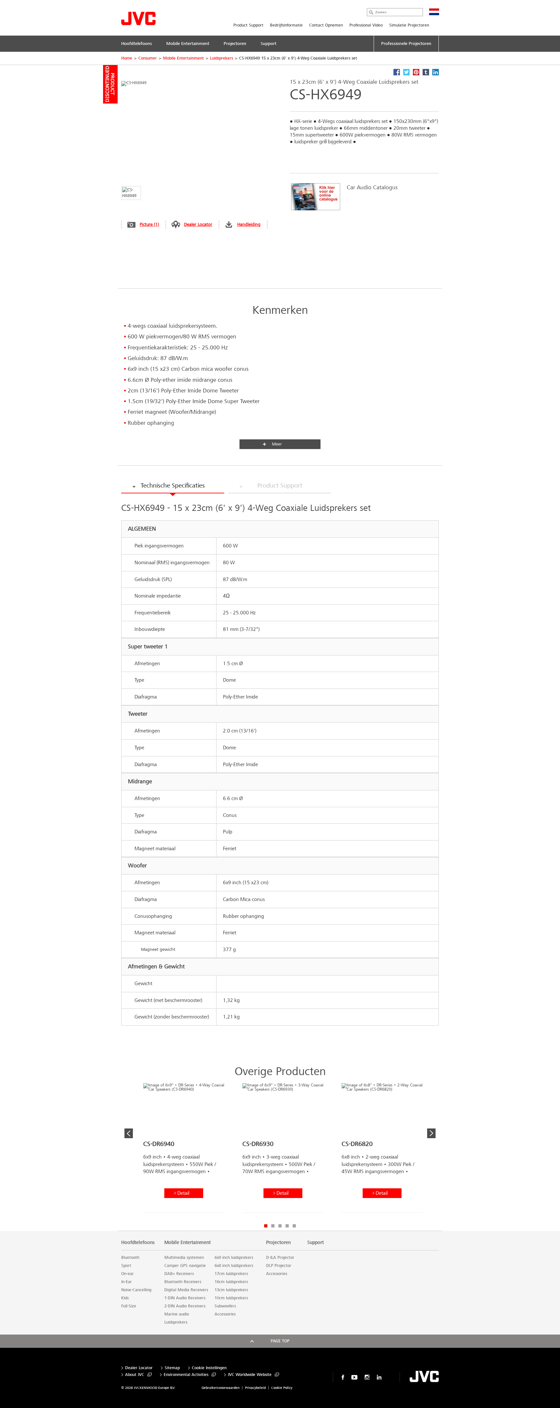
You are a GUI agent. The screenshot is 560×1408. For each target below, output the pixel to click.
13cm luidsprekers (231, 1289)
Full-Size (128, 1306)
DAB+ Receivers (179, 1273)
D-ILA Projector (280, 1257)
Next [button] (431, 1133)
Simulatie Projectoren (409, 25)
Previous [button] (128, 1133)
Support (315, 1242)
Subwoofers (225, 1306)
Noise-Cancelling (136, 1289)
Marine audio (176, 1314)
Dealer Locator (198, 224)
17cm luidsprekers (231, 1273)
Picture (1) (149, 224)
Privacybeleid (255, 1388)
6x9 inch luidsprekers (234, 1257)
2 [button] (272, 1225)
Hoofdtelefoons (138, 1242)
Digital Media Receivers (186, 1289)
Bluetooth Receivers (182, 1281)
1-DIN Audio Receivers (184, 1298)
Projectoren (278, 1242)
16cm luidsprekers (231, 1281)
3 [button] (280, 1225)
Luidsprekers (221, 58)
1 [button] (265, 1225)
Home (126, 58)
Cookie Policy (281, 1388)
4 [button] (287, 1225)
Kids (125, 1298)
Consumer (147, 58)
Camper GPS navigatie (185, 1265)
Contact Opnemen (326, 25)
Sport (126, 1265)
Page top (280, 1341)
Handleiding (249, 224)
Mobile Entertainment (183, 58)
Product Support (248, 25)
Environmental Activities (186, 1375)
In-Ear (126, 1281)
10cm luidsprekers (231, 1298)
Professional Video (366, 25)
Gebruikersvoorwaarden (220, 1388)
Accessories (225, 1314)
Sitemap (172, 1368)
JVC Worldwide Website (250, 1375)
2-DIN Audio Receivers (184, 1306)
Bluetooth (130, 1257)
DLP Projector (278, 1265)
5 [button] (294, 1225)
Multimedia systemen (184, 1257)
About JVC (134, 1375)
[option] (361, 197)
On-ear (127, 1273)
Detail (183, 1193)
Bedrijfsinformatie (286, 25)
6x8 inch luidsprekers (234, 1265)
